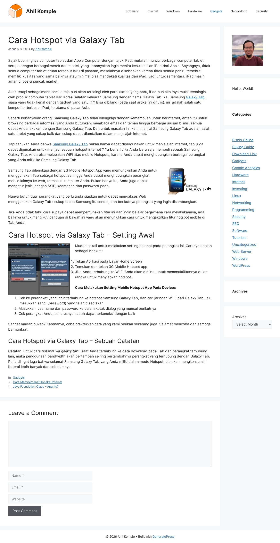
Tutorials (239, 238)
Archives (239, 317)
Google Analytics (246, 168)
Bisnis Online (242, 140)
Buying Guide (243, 147)
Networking (239, 11)
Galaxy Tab (195, 97)
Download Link (244, 154)
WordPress (241, 265)
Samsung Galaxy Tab (70, 144)
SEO (235, 224)
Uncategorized (244, 244)
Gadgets (216, 11)
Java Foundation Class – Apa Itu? (35, 386)
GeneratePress (163, 536)
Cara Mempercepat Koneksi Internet (37, 382)
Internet (152, 11)
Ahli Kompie (41, 11)
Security (262, 11)
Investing (239, 189)
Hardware (195, 11)
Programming (243, 210)
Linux (236, 196)
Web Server (241, 251)
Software (132, 11)
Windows (173, 11)
